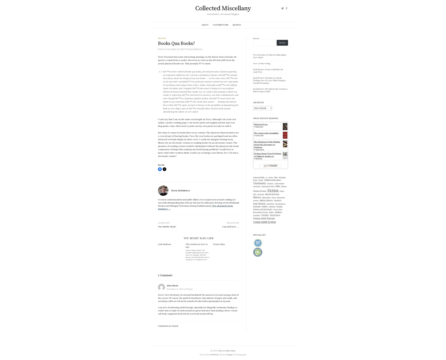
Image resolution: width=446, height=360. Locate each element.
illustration (266, 197)
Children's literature (272, 180)
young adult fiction (264, 221)
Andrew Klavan (260, 149)
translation (256, 215)
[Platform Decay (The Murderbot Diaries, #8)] (285, 126)
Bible (276, 177)
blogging (282, 177)
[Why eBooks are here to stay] (199, 252)
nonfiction (270, 204)
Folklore (282, 191)
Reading (280, 206)
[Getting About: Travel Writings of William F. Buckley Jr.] (285, 155)
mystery (277, 200)
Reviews (162, 38)
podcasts (257, 206)
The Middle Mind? (167, 226)
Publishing (272, 206)
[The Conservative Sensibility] (285, 135)
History (257, 197)
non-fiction (259, 203)
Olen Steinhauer (280, 204)
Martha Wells (259, 126)
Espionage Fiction (268, 186)
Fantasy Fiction (259, 191)
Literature (281, 197)
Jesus (274, 197)
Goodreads (260, 194)
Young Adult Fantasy (264, 218)
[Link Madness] (172, 244)
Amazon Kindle (259, 177)
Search (256, 38)
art (266, 177)
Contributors (220, 25)
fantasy (284, 186)
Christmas (270, 183)
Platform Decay (261, 124)
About (205, 25)
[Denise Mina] (227, 244)
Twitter (265, 215)
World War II (275, 215)
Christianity (259, 183)
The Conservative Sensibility (266, 133)
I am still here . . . (230, 226)
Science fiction (277, 209)
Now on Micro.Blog (261, 63)
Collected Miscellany (223, 8)
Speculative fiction (260, 212)
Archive (236, 25)
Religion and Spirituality (262, 209)
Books (261, 180)
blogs (255, 180)
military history (266, 200)
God (254, 194)
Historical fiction (272, 194)
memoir (255, 200)
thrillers (278, 212)
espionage (257, 186)
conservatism (279, 183)
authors (271, 177)
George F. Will (259, 135)
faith (278, 186)
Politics (265, 206)
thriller (271, 212)
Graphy (229, 354)
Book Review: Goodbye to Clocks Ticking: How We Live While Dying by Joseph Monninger (269, 80)
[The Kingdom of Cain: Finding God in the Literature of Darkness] (285, 144)
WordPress (214, 354)
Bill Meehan (259, 158)
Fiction (273, 190)
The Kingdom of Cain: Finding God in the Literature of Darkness (267, 144)
